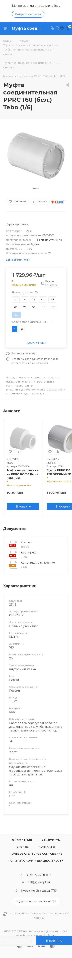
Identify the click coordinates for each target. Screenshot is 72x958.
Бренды (23, 846)
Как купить (50, 840)
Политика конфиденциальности (36, 860)
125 (53, 307)
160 (16, 314)
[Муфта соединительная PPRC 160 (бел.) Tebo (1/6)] (36, 155)
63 (15, 307)
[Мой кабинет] (62, 28)
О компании (22, 840)
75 (24, 307)
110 (43, 307)
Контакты (47, 846)
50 (52, 299)
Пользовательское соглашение (36, 853)
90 (34, 307)
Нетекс (51, 935)
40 (43, 299)
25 (24, 299)
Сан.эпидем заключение (38, 562)
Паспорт (27, 542)
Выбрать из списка (28, 14)
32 (33, 299)
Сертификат (29, 552)
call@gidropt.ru (39, 882)
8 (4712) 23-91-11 (37, 875)
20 (15, 299)
